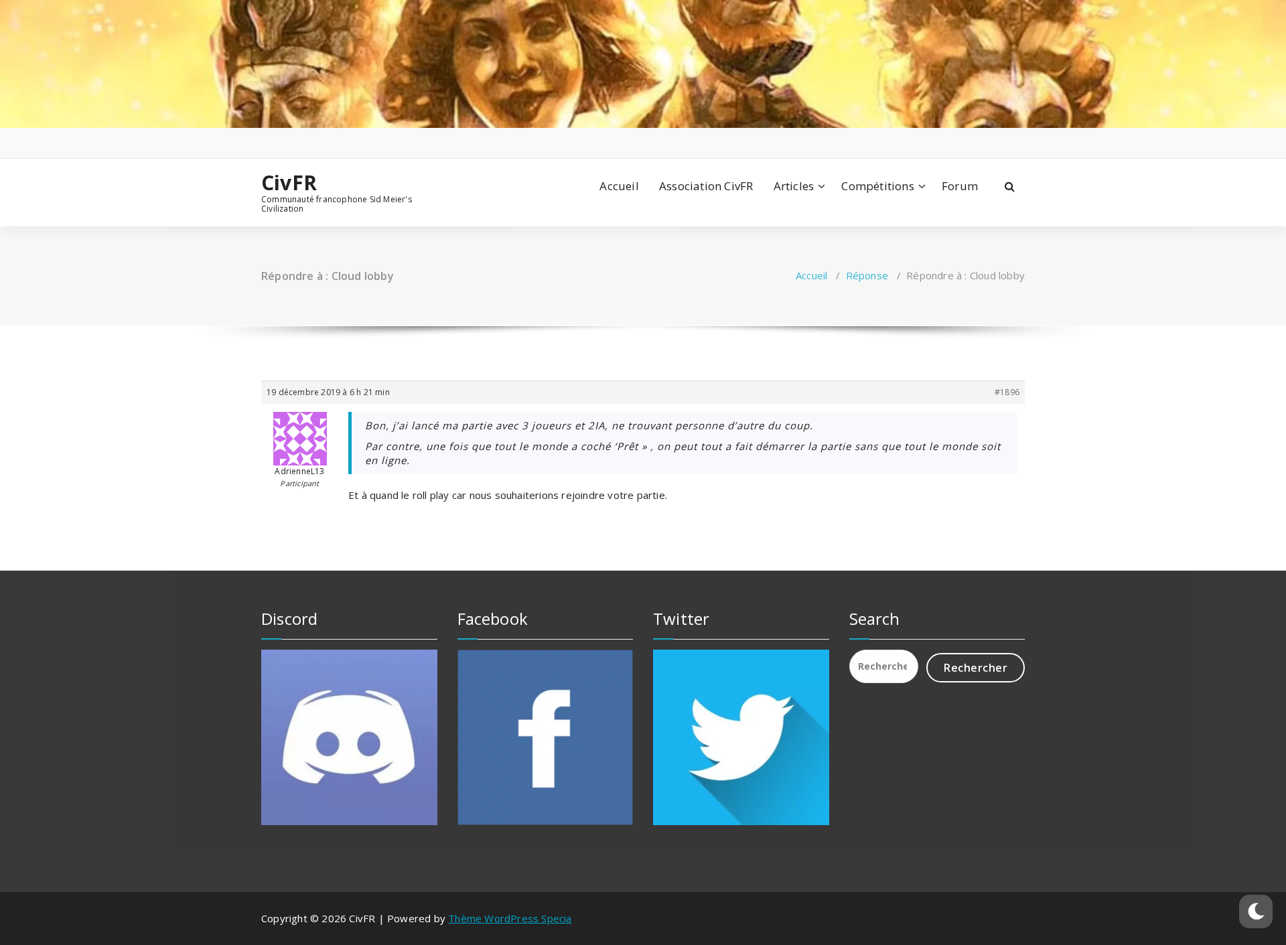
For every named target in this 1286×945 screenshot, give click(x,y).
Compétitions (877, 186)
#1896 (1007, 392)
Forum (960, 186)
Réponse (867, 275)
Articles (794, 186)
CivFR (289, 183)
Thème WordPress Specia (509, 918)
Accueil (618, 186)
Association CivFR (706, 186)
